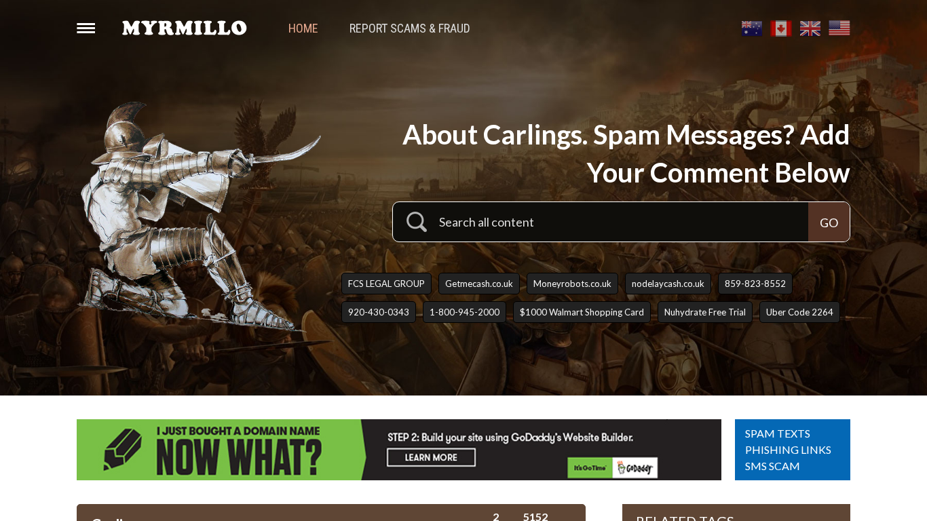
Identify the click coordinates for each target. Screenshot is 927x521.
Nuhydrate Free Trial (705, 312)
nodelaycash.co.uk (668, 283)
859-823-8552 (755, 283)
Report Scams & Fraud (409, 28)
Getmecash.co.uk (479, 283)
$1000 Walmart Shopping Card (582, 312)
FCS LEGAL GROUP (386, 283)
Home (303, 28)
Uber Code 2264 (799, 312)
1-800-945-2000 (464, 312)
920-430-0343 (378, 312)
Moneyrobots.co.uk (572, 283)
